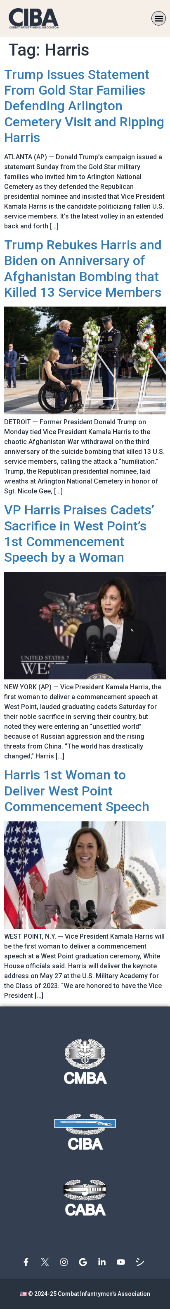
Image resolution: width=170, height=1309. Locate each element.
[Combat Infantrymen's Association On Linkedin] (104, 1262)
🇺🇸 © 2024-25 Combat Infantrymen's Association (85, 1293)
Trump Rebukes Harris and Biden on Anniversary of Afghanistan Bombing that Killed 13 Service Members (83, 268)
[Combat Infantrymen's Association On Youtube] (123, 1262)
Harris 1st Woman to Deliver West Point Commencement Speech (76, 790)
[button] (158, 18)
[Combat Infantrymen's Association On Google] (85, 1262)
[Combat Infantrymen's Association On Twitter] (47, 1262)
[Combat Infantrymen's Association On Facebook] (28, 1262)
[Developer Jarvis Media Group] (142, 1262)
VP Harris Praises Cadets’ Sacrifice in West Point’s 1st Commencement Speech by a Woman (79, 533)
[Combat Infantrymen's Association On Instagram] (66, 1262)
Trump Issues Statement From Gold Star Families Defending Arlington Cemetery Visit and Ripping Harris (84, 106)
